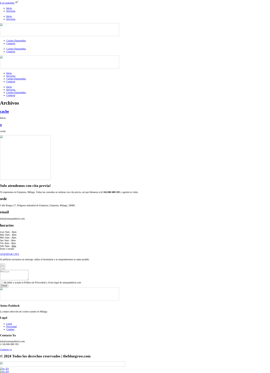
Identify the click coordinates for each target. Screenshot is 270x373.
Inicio (9, 8)
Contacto (10, 43)
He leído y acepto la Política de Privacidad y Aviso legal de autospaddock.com (42, 282)
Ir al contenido (7, 3)
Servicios (10, 11)
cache (4, 111)
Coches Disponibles (16, 40)
